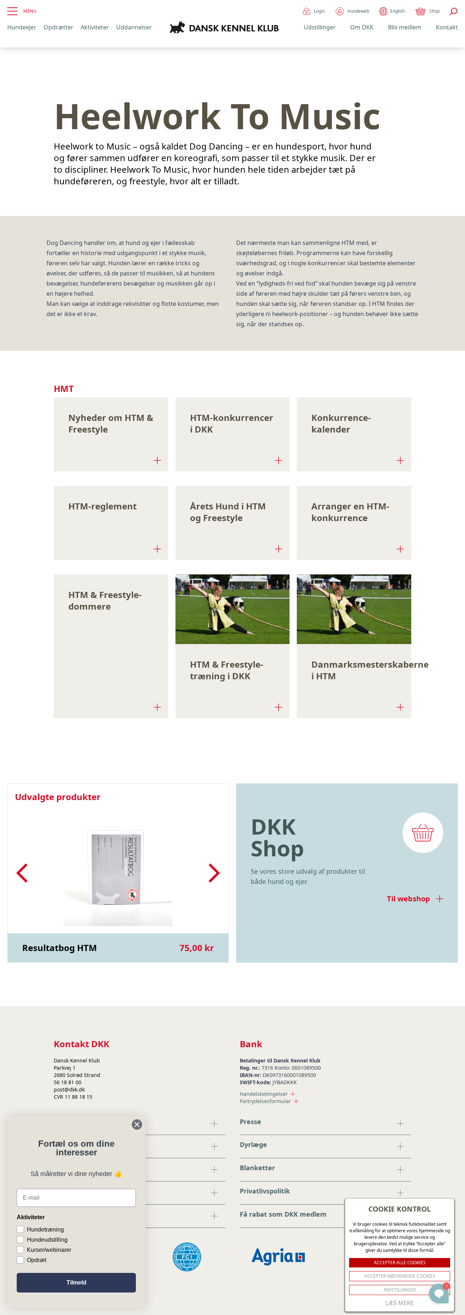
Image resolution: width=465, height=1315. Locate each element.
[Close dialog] (137, 1124)
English (397, 11)
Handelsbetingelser (264, 1093)
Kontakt (447, 27)
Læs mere (399, 1303)
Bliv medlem (404, 27)
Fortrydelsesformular (265, 1101)
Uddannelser (134, 27)
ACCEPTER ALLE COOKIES (400, 1262)
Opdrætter (58, 27)
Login (319, 11)
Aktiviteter (95, 27)
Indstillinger (400, 1290)
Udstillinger (320, 27)
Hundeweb (358, 11)
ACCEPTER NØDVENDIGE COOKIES (399, 1276)
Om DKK (361, 27)
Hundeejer (21, 27)
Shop (434, 11)
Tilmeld (76, 1282)
